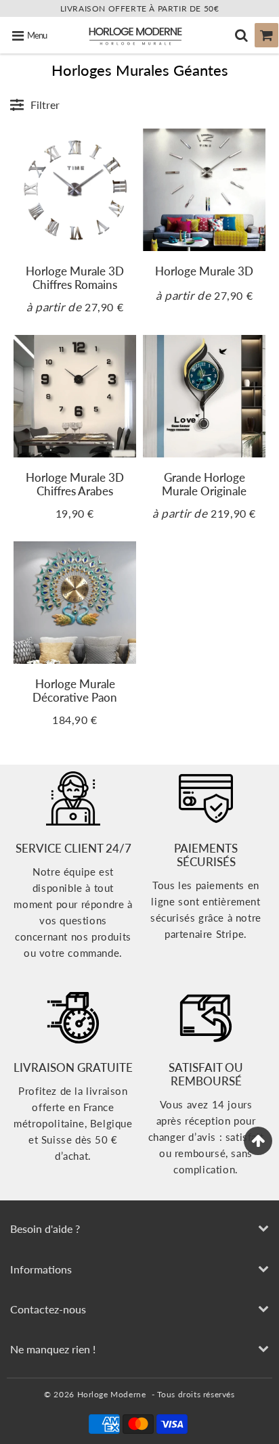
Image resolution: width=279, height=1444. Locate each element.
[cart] (266, 35)
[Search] (241, 35)
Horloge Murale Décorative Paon (75, 690)
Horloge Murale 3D (204, 271)
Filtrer (45, 104)
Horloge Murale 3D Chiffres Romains (75, 278)
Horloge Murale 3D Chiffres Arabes (75, 484)
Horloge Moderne (111, 1394)
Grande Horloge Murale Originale (204, 484)
